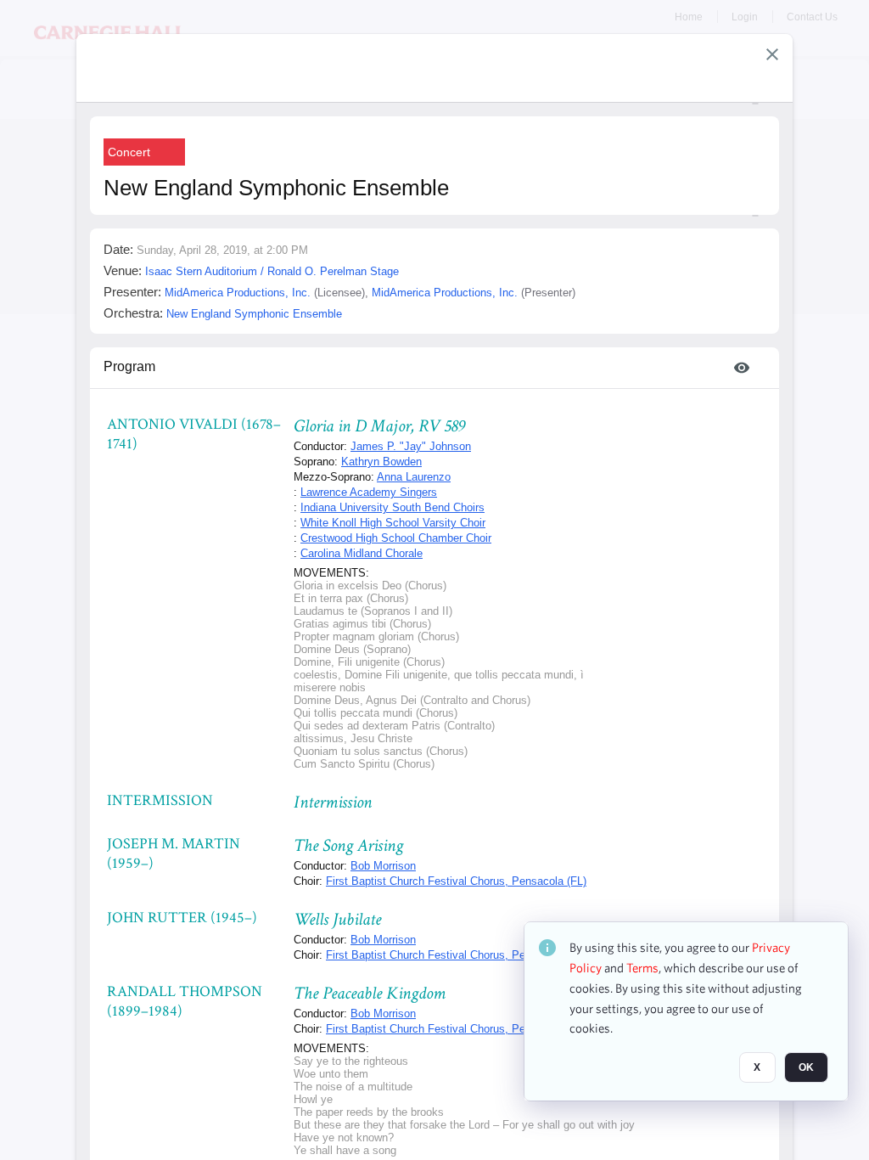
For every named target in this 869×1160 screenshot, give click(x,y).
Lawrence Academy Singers (368, 492)
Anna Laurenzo (414, 476)
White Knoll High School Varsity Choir (392, 522)
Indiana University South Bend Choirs (392, 507)
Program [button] (129, 366)
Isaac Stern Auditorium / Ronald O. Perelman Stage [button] (272, 271)
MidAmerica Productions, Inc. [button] (238, 292)
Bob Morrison (383, 865)
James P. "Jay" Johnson (410, 446)
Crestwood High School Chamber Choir (395, 538)
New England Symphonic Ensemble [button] (254, 313)
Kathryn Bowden (381, 461)
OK (806, 1067)
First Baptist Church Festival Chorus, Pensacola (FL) (456, 881)
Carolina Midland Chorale (361, 553)
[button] (772, 54)
